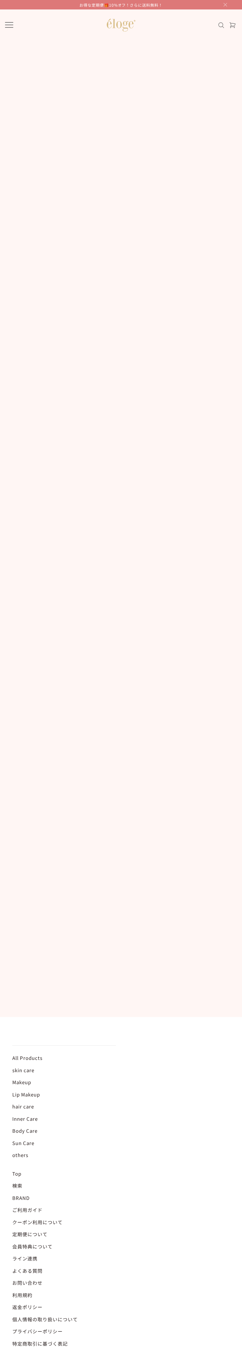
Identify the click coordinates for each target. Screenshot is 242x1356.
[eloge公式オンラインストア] (121, 25)
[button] (225, 5)
